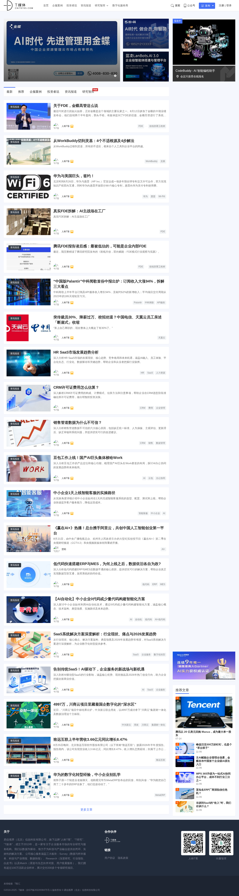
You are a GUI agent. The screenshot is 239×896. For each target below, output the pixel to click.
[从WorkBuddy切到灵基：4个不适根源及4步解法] (29, 151)
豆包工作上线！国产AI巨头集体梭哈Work (87, 458)
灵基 (163, 161)
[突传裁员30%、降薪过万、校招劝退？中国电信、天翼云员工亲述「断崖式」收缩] (29, 327)
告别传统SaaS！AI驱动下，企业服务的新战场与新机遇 (99, 669)
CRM (142, 408)
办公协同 (160, 478)
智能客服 (143, 513)
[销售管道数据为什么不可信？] (29, 433)
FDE (141, 126)
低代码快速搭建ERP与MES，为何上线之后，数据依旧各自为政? (107, 564)
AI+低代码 (160, 619)
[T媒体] (112, 840)
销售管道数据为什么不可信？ (77, 422)
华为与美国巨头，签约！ (73, 176)
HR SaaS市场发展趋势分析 (76, 352)
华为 (145, 196)
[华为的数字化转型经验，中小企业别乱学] (29, 785)
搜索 (177, 5)
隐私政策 (123, 857)
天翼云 (161, 337)
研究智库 (100, 5)
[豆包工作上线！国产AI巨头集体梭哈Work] (29, 468)
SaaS (150, 372)
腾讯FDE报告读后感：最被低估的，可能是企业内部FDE (99, 246)
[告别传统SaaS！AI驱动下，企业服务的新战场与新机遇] (29, 680)
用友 (136, 725)
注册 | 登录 (225, 5)
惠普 (153, 196)
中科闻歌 (149, 302)
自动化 (138, 619)
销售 (150, 443)
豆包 (150, 478)
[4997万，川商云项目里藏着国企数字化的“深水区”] (29, 715)
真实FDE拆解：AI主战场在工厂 (79, 211)
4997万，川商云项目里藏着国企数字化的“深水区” (94, 704)
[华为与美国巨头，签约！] (29, 186)
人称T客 (66, 126)
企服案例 (57, 5)
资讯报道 (86, 5)
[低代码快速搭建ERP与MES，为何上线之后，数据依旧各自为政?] (29, 574)
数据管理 (160, 443)
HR (142, 372)
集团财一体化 (158, 725)
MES (162, 584)
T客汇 (17, 883)
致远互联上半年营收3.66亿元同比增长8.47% (90, 739)
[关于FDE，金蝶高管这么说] (29, 116)
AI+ (163, 549)
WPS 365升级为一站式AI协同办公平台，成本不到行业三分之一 (213, 777)
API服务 (161, 302)
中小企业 (155, 513)
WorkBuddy (151, 161)
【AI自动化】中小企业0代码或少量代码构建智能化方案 (99, 599)
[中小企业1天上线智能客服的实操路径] (29, 503)
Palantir (138, 302)
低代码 (145, 584)
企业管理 (160, 408)
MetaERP (160, 795)
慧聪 (64, 549)
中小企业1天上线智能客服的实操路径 (84, 493)
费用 (150, 408)
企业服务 (146, 654)
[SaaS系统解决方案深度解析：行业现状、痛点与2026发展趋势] (29, 644)
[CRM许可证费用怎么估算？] (29, 398)
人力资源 (160, 372)
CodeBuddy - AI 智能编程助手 (195, 70)
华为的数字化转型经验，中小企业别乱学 (87, 774)
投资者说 (71, 5)
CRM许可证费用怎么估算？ (76, 387)
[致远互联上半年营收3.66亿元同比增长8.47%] (29, 750)
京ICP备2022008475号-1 (39, 890)
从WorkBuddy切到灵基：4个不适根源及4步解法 (93, 141)
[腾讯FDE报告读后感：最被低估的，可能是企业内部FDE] (29, 256)
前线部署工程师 (157, 126)
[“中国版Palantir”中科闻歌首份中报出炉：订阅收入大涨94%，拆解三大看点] (29, 292)
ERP (154, 584)
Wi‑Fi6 (162, 196)
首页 (46, 5)
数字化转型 (159, 654)
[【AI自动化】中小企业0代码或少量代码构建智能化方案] (29, 609)
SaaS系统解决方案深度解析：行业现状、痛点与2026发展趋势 (104, 634)
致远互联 (160, 760)
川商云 (145, 725)
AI (144, 478)
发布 (207, 5)
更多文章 (86, 809)
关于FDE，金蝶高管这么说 (75, 106)
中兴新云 (126, 725)
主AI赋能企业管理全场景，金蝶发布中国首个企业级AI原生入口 (213, 761)
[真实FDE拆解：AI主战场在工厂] (29, 221)
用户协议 (110, 857)
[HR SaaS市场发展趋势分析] (29, 363)
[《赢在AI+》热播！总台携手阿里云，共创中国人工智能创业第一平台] (29, 538)
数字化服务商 (120, 5)
